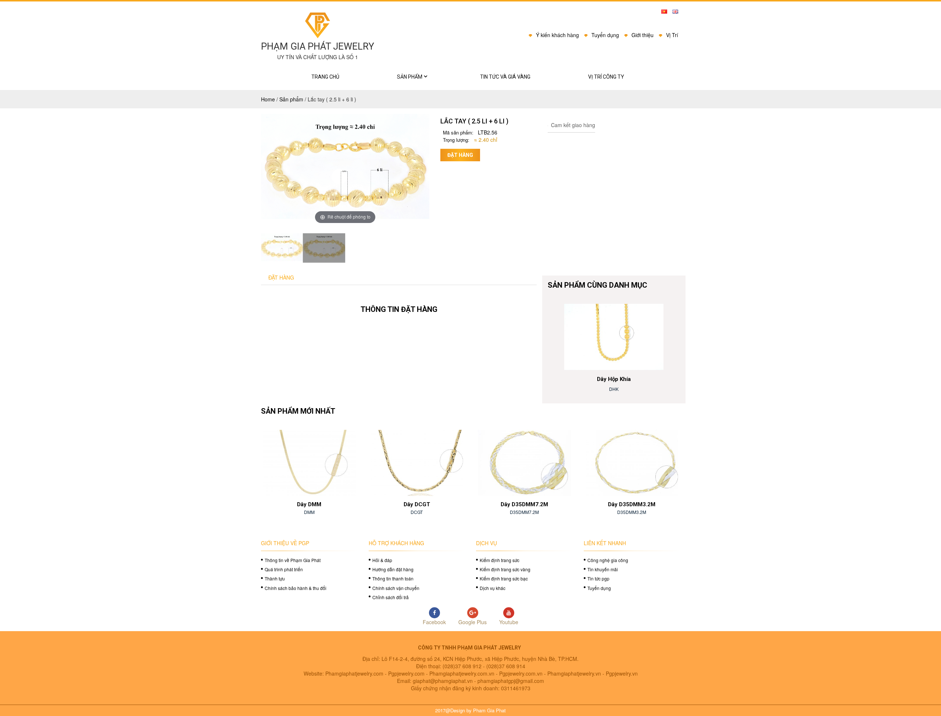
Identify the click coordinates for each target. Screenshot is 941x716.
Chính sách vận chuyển (395, 588)
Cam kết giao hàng (572, 125)
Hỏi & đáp (382, 560)
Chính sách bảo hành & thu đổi (295, 588)
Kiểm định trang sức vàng (505, 569)
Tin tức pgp (598, 578)
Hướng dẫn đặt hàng (393, 569)
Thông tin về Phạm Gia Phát (293, 560)
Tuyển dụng (599, 588)
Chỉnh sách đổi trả (390, 597)
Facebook (434, 622)
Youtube (508, 622)
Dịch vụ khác (492, 588)
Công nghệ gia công (607, 560)
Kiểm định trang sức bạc (504, 578)
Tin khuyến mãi (602, 569)
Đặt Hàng (281, 277)
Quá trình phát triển (284, 569)
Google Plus (472, 622)
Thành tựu (275, 578)
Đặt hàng (460, 155)
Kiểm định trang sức (499, 560)
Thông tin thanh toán (393, 578)
